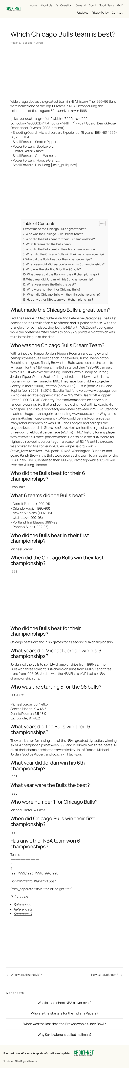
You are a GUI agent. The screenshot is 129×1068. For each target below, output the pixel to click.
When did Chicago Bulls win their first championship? (64, 294)
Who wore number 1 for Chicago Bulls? (53, 289)
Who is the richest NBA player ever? (65, 1003)
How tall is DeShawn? (104, 975)
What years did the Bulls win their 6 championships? (63, 274)
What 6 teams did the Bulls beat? (49, 244)
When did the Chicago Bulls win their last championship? (65, 254)
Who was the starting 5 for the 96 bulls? (53, 269)
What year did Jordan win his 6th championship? (59, 279)
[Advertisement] (64, 72)
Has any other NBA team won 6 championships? (60, 299)
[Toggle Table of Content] (101, 223)
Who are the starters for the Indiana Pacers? (64, 1013)
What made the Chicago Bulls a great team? (55, 229)
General (40, 42)
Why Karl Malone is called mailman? (64, 1034)
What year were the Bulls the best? (51, 284)
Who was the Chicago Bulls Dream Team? (54, 234)
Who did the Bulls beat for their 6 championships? (60, 239)
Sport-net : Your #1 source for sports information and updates (37, 1053)
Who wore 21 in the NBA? (26, 975)
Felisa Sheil (27, 42)
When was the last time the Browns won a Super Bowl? (64, 1024)
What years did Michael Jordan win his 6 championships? (65, 264)
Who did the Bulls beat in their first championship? (60, 249)
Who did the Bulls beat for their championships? (58, 259)
